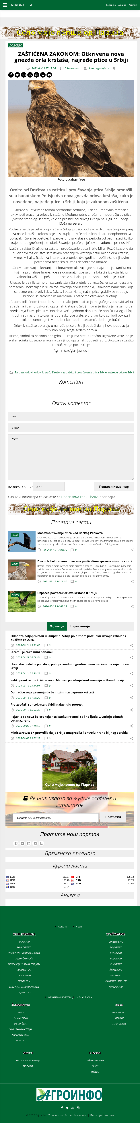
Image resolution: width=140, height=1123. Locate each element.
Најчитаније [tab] (80, 626)
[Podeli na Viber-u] (43, 75)
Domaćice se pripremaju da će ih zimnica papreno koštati (52, 692)
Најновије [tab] (57, 626)
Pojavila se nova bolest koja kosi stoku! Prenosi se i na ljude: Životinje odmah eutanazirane (67, 718)
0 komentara (72, 68)
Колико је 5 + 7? (20, 487)
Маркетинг (80, 1115)
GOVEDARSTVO (116, 941)
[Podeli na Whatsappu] (36, 75)
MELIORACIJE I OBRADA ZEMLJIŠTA (24, 964)
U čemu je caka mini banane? (32, 652)
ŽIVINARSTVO (116, 969)
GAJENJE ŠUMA (21, 1018)
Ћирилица (17, 4)
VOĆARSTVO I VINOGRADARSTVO (24, 953)
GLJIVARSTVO (24, 992)
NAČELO (95, 1071)
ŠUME (21, 1012)
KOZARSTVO (116, 958)
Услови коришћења (59, 1115)
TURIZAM (119, 1018)
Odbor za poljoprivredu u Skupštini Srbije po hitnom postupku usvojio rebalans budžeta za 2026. (68, 638)
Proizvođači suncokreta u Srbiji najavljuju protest (47, 705)
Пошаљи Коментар (114, 487)
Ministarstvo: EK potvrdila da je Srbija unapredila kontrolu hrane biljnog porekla (69, 733)
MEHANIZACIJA (84, 997)
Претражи (113, 817)
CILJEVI (95, 1066)
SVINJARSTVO (116, 947)
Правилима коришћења (80, 497)
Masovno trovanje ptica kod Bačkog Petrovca (70, 533)
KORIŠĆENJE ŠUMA (21, 1035)
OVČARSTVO (116, 953)
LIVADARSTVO (24, 975)
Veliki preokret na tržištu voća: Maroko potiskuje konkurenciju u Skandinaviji (67, 680)
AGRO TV (62, 926)
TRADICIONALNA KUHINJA (28, 1060)
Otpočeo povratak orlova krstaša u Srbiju (67, 593)
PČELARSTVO (116, 975)
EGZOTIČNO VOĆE (24, 958)
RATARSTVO (24, 941)
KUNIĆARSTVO (116, 986)
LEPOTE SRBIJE (119, 1023)
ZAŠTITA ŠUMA (21, 1023)
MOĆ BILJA (28, 1066)
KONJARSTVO (116, 964)
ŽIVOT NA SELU (119, 1012)
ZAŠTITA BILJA (24, 981)
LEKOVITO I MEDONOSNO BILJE (24, 986)
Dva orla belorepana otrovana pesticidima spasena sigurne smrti (84, 561)
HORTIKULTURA (24, 969)
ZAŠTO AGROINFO (95, 1060)
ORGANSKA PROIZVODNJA (61, 997)
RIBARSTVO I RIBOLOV (116, 981)
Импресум (96, 1115)
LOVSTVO (20, 1040)
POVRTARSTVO (24, 947)
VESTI (79, 926)
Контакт (109, 1115)
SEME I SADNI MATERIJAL (20, 1029)
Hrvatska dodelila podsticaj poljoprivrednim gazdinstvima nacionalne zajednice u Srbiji (70, 666)
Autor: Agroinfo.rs (98, 68)
